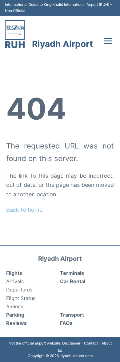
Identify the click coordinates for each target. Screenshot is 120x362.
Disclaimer (71, 343)
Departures (19, 290)
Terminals (72, 273)
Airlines (14, 306)
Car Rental (72, 281)
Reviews (16, 323)
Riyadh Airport (62, 44)
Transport (72, 315)
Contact (91, 343)
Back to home (24, 209)
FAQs (66, 323)
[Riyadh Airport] (15, 34)
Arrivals (15, 281)
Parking (15, 315)
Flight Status (20, 298)
